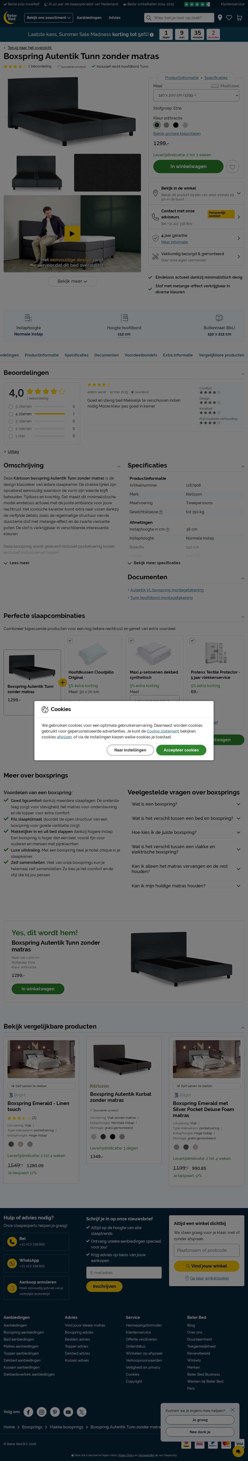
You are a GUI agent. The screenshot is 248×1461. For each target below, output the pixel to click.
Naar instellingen (130, 750)
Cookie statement (163, 731)
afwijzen (64, 736)
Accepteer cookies (181, 750)
